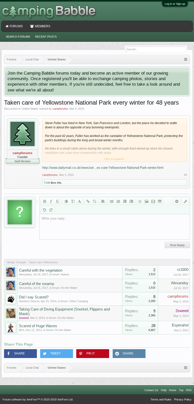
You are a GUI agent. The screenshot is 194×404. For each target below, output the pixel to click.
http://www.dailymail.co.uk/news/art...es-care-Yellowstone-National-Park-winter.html (102, 168)
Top (181, 390)
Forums (16, 26)
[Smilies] (140, 201)
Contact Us (151, 390)
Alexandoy (25, 274)
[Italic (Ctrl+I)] (51, 201)
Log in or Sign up (175, 3)
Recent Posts (46, 36)
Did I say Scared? (33, 297)
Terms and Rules (161, 399)
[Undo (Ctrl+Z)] (44, 210)
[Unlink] (94, 201)
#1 (185, 174)
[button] (20, 353)
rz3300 (182, 270)
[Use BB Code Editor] (185, 201)
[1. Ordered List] (118, 201)
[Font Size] (73, 201)
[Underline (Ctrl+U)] (58, 201)
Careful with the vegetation (40, 270)
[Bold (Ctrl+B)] (44, 201)
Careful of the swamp (36, 284)
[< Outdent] (125, 201)
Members (42, 26)
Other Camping (78, 301)
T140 (47, 182)
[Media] (153, 201)
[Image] (146, 201)
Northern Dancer (29, 301)
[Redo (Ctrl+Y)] (51, 210)
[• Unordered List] (112, 201)
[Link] (88, 201)
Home (172, 390)
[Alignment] (103, 201)
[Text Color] (66, 201)
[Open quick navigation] (186, 59)
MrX (21, 329)
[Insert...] (160, 201)
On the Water (69, 287)
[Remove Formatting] (177, 201)
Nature (65, 274)
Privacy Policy (182, 399)
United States (30, 108)
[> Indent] (131, 201)
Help (163, 390)
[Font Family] (79, 201)
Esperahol (180, 325)
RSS (188, 390)
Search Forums (18, 36)
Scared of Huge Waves (38, 326)
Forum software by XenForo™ (38, 399)
